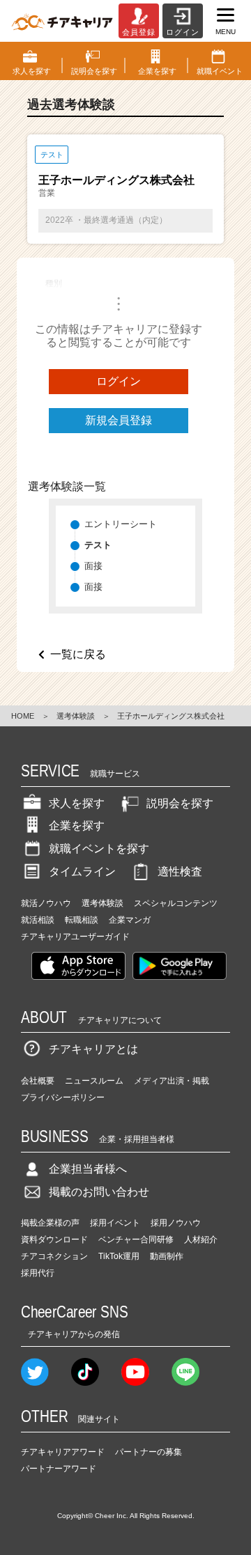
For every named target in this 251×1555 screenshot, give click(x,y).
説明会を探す (179, 803)
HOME (22, 716)
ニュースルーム (94, 1081)
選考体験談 (75, 716)
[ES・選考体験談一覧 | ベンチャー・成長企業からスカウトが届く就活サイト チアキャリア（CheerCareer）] (62, 21)
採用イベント (115, 1223)
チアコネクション (54, 1256)
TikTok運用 (118, 1256)
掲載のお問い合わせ (99, 1192)
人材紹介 (201, 1239)
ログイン (118, 381)
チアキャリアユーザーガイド (75, 936)
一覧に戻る (78, 654)
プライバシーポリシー (63, 1097)
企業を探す (77, 825)
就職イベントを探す (99, 848)
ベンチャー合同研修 (136, 1239)
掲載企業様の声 (50, 1223)
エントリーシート (120, 524)
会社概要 (37, 1081)
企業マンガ (130, 920)
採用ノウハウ (176, 1223)
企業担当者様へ (88, 1169)
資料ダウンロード (54, 1239)
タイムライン (82, 871)
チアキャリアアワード (63, 1452)
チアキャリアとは (93, 1049)
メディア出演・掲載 (171, 1081)
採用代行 (37, 1273)
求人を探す (77, 803)
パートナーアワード (58, 1469)
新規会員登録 (118, 420)
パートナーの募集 (148, 1452)
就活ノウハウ (46, 903)
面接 (93, 566)
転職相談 (81, 920)
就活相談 (37, 920)
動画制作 (166, 1256)
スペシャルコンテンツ (176, 903)
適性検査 (180, 871)
